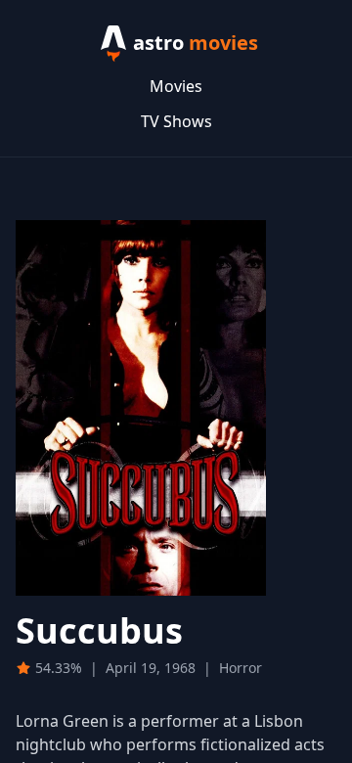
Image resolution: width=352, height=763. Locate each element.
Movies (176, 86)
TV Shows (176, 121)
